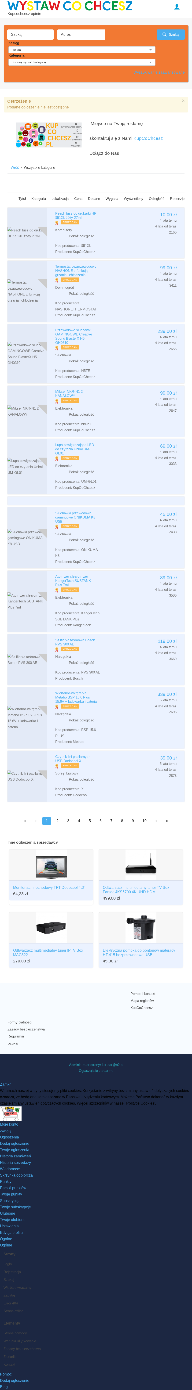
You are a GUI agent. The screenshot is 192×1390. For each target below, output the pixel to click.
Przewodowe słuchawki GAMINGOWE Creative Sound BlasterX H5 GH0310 (73, 336)
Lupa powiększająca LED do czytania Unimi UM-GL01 (74, 449)
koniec (167, 821)
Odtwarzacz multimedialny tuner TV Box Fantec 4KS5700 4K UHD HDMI (136, 890)
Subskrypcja (10, 1201)
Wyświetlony (134, 199)
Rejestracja (12, 1272)
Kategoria (16, 55)
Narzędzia (63, 657)
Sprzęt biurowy (66, 773)
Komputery (63, 230)
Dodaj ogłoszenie (14, 1143)
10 (144, 821)
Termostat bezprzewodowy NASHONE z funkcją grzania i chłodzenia (75, 270)
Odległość (157, 199)
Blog (4, 1387)
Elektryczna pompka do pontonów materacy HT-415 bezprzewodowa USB (139, 952)
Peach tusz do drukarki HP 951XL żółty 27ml (75, 215)
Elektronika (63, 408)
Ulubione (7, 1213)
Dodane (94, 199)
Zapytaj (9, 1295)
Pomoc (6, 1374)
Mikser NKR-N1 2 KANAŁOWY (69, 393)
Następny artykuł (156, 821)
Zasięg (13, 43)
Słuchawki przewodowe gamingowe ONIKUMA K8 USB (75, 517)
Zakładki (10, 1357)
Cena (78, 199)
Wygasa (112, 199)
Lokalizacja (61, 199)
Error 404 (11, 1303)
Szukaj (174, 34)
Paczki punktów (13, 1188)
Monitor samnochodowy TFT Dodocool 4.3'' (49, 887)
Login (8, 1264)
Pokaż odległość (81, 236)
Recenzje (177, 199)
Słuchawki (63, 355)
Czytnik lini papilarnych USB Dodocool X (72, 759)
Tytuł (22, 199)
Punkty (5, 1182)
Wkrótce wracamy (18, 1287)
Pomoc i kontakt (142, 994)
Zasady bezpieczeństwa (26, 1029)
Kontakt (9, 1364)
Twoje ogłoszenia (14, 1150)
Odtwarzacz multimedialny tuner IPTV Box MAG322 (48, 952)
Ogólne (6, 1239)
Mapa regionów (142, 1001)
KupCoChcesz (148, 138)
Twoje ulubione (13, 1220)
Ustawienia (9, 1226)
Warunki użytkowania (20, 1341)
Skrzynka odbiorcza (16, 1175)
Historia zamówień (15, 1156)
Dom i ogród (64, 287)
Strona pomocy (15, 1333)
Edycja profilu (11, 1233)
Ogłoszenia (9, 1137)
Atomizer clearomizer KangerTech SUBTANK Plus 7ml (73, 580)
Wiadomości (10, 1169)
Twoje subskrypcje (15, 1207)
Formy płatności (19, 1022)
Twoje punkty (11, 1194)
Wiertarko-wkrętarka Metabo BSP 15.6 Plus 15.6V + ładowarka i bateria (76, 697)
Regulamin (15, 1036)
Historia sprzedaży (15, 1163)
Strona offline (13, 1311)
